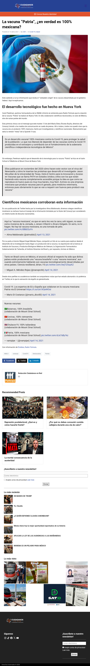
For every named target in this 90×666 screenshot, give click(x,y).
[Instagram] (5, 638)
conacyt (15, 354)
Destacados (37, 354)
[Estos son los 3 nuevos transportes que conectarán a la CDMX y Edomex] (15, 572)
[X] (14, 638)
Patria (47, 354)
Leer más (30, 480)
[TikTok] (8, 638)
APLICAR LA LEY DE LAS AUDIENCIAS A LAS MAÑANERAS (37, 536)
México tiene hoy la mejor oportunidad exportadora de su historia (39, 526)
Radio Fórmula (30, 347)
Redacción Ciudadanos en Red (30, 373)
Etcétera (21, 347)
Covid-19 (32, 32)
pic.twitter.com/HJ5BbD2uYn (18, 229)
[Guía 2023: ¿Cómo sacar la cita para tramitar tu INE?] (77, 572)
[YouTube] (17, 638)
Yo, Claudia (18, 506)
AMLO (6, 354)
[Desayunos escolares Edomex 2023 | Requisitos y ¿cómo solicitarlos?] (37, 572)
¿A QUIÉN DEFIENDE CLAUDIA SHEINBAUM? (31, 516)
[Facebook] (11, 638)
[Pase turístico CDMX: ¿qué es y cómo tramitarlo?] (77, 595)
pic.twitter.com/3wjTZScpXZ (60, 264)
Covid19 (25, 354)
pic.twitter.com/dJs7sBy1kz (54, 335)
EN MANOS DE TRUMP (23, 496)
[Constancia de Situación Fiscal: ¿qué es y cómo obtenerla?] (55, 595)
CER (24, 32)
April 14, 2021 (51, 270)
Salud (38, 32)
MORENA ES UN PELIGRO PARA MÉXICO (30, 546)
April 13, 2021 (43, 234)
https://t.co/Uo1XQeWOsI (38, 289)
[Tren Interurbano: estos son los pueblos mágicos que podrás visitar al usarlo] (15, 595)
